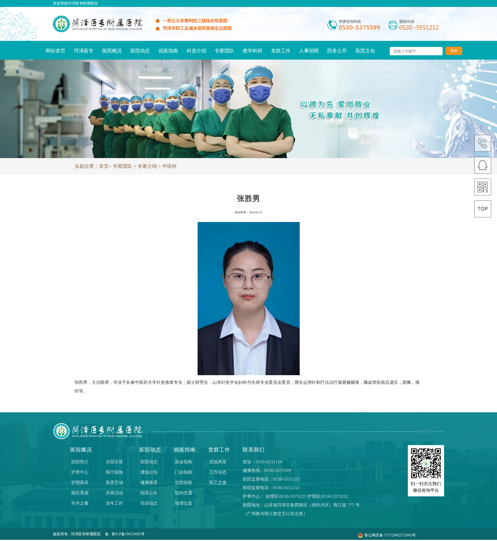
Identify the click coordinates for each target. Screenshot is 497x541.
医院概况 (112, 51)
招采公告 (149, 493)
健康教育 (149, 482)
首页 (104, 166)
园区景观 (80, 493)
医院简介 (80, 462)
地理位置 (183, 503)
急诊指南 (183, 462)
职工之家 (218, 482)
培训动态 (149, 503)
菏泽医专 (83, 51)
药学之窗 (80, 503)
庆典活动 (114, 493)
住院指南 (183, 482)
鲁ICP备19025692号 (128, 534)
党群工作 (280, 51)
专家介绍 (147, 166)
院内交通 (183, 493)
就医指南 (168, 51)
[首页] (97, 31)
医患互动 (114, 482)
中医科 (169, 166)
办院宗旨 (114, 462)
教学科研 (252, 51)
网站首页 (55, 51)
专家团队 (224, 51)
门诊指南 (183, 472)
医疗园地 (114, 472)
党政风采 (218, 462)
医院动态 (140, 51)
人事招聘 (309, 51)
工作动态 (218, 472)
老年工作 (114, 503)
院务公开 (337, 51)
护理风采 (80, 482)
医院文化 (365, 51)
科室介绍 (196, 51)
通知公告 (149, 472)
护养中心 (80, 472)
